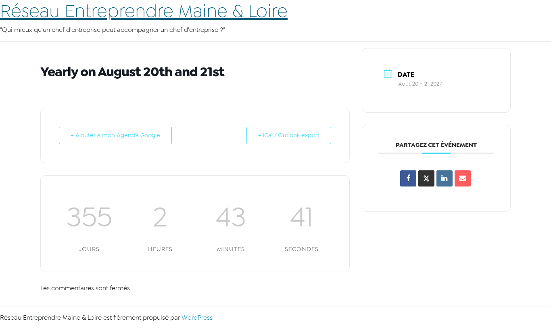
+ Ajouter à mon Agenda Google (115, 135)
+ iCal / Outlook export (288, 135)
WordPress (197, 317)
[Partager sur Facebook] (408, 178)
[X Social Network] (426, 178)
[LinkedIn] (444, 178)
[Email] (463, 178)
